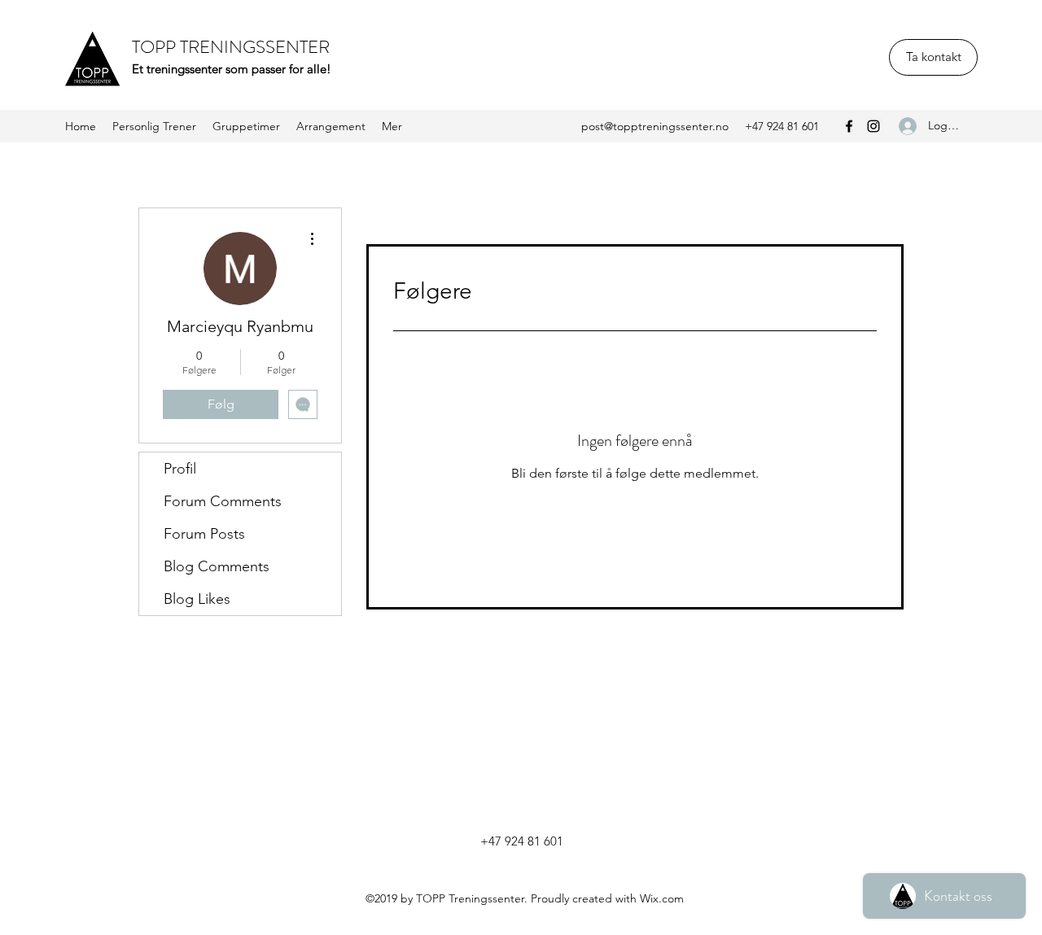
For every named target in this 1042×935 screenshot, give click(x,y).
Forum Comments (223, 501)
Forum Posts (204, 534)
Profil (180, 469)
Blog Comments (216, 566)
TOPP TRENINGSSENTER (231, 46)
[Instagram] (873, 126)
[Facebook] (849, 126)
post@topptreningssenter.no (655, 126)
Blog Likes (197, 599)
